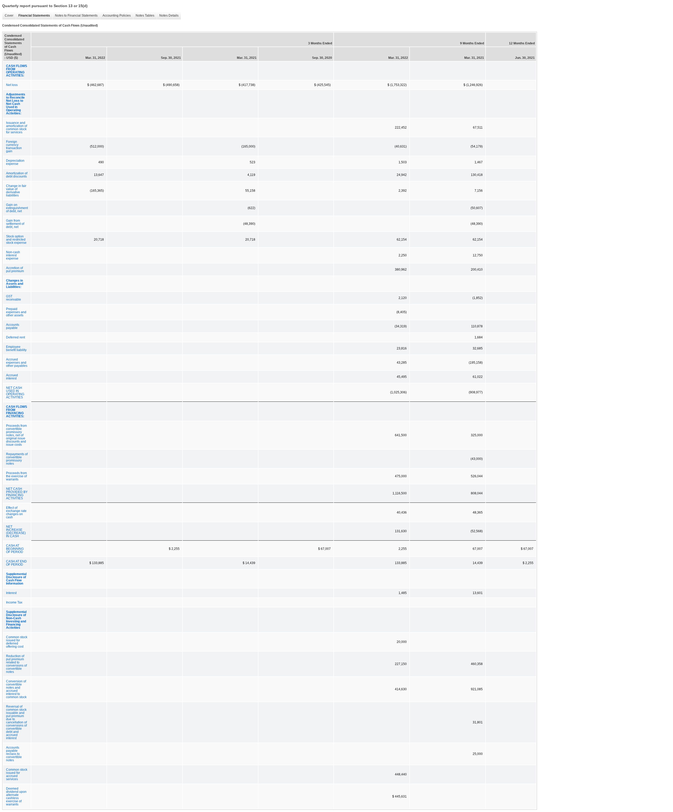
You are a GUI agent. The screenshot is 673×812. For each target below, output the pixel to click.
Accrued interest (12, 377)
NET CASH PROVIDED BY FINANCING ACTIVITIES (17, 493)
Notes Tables (143, 16)
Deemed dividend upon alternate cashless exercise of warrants (16, 796)
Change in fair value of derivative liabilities (16, 190)
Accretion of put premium (15, 269)
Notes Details (168, 16)
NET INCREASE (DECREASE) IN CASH (16, 531)
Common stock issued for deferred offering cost (16, 642)
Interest (11, 593)
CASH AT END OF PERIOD (16, 563)
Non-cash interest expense (13, 255)
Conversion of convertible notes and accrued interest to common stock (16, 689)
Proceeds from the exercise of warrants (16, 476)
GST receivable (13, 298)
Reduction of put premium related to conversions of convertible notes (16, 663)
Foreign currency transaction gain (14, 146)
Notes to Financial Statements (75, 16)
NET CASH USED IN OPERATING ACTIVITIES (15, 392)
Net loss (12, 85)
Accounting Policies (115, 16)
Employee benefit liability (16, 348)
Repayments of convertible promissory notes (17, 459)
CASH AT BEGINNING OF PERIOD (15, 549)
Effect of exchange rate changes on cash (16, 512)
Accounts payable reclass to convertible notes (14, 754)
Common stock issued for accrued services (16, 774)
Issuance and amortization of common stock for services (16, 127)
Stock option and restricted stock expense (16, 239)
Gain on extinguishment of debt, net (17, 208)
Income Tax (14, 602)
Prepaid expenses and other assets (16, 312)
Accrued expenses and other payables (16, 362)
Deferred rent (15, 337)
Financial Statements (33, 16)
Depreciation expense (15, 162)
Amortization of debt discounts (16, 175)
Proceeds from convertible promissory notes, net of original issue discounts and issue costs (16, 435)
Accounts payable (12, 326)
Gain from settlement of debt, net (15, 224)
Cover (7, 16)
